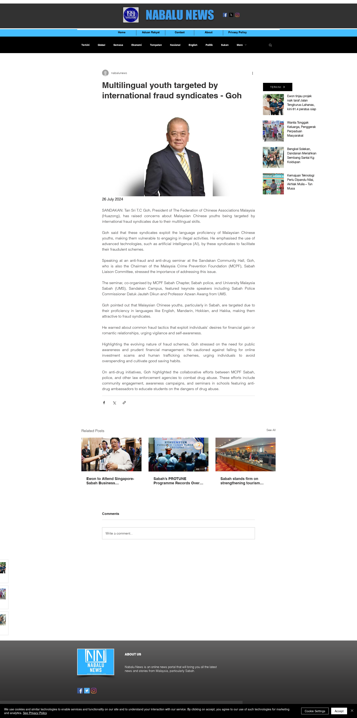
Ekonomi (136, 44)
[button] (270, 44)
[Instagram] (237, 15)
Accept (339, 711)
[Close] (352, 711)
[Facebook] (225, 15)
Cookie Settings (315, 711)
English (193, 44)
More (240, 44)
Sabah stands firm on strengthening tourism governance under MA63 (242, 480)
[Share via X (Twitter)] (114, 403)
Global (101, 44)
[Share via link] (124, 403)
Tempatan (156, 44)
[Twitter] (87, 690)
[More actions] (252, 72)
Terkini (85, 44)
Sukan (224, 44)
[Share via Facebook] (104, 403)
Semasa (118, 44)
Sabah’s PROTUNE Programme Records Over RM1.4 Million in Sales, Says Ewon (178, 480)
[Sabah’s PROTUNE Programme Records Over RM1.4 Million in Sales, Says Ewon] (179, 455)
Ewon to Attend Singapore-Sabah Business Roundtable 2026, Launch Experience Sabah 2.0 (110, 480)
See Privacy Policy (35, 713)
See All (271, 430)
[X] (231, 15)
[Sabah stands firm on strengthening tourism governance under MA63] (245, 454)
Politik (209, 44)
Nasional (175, 44)
